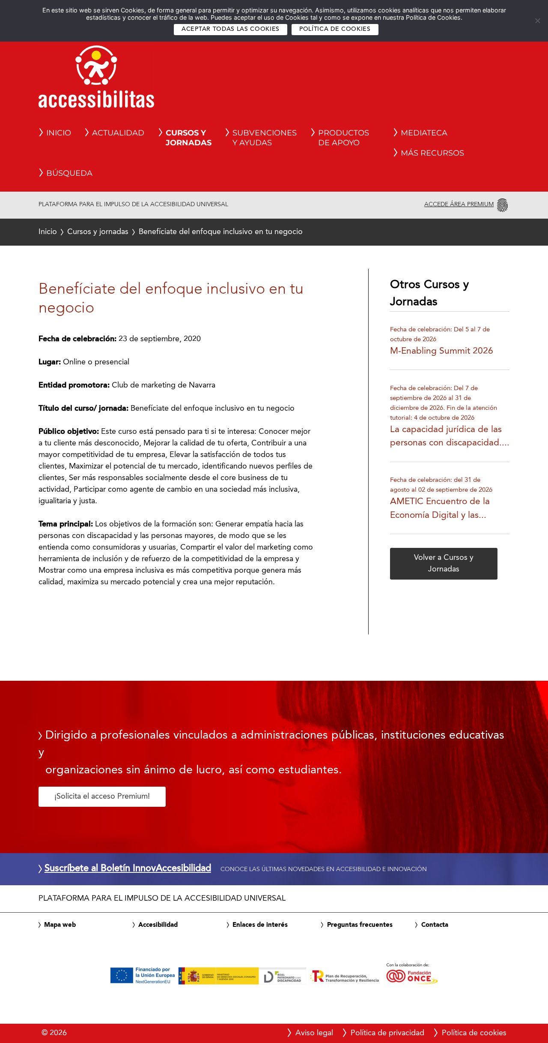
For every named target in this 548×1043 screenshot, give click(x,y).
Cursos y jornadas (97, 232)
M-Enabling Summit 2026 (441, 351)
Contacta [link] (434, 925)
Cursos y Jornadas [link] (188, 138)
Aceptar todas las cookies (231, 29)
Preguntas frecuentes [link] (360, 925)
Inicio (48, 232)
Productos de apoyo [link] (343, 138)
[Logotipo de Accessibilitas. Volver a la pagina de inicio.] (96, 79)
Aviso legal (314, 1033)
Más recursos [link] (432, 153)
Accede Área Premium (459, 204)
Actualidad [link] (118, 133)
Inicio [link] (58, 133)
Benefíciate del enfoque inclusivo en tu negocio (171, 232)
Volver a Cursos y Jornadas (444, 563)
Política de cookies (335, 29)
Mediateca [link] (424, 133)
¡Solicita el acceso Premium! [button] (102, 796)
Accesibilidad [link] (158, 925)
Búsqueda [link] (69, 173)
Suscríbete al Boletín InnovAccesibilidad (128, 869)
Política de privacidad (387, 1033)
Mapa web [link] (60, 925)
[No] (537, 20)
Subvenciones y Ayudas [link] (264, 138)
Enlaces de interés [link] (260, 925)
